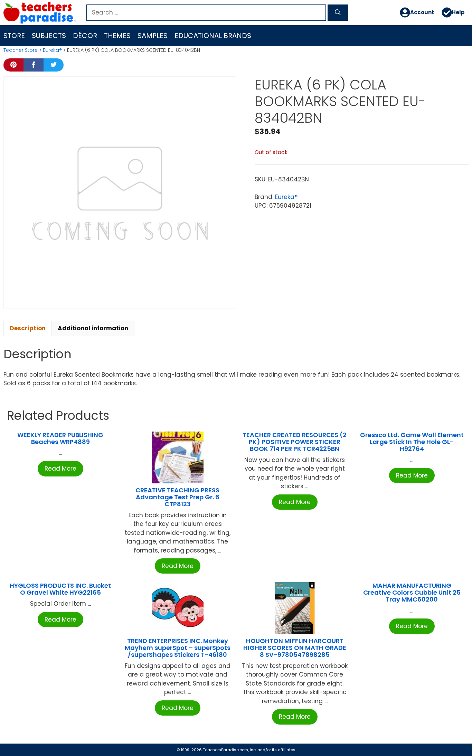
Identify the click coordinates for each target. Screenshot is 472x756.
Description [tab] (28, 328)
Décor (85, 35)
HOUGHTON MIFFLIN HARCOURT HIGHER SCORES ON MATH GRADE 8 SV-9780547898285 (294, 647)
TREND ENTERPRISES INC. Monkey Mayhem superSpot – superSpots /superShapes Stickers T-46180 (177, 647)
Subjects (49, 35)
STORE (14, 35)
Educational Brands (212, 35)
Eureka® (52, 50)
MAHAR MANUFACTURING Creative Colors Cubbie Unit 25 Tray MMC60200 (412, 592)
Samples (153, 35)
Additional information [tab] (93, 328)
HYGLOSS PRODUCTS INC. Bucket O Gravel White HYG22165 (60, 589)
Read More (60, 468)
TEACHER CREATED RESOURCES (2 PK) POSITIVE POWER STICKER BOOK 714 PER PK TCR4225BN (295, 442)
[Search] (338, 12)
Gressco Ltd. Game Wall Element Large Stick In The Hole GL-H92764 (412, 442)
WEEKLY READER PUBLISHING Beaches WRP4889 (60, 438)
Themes (117, 35)
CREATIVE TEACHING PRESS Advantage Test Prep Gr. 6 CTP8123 (177, 497)
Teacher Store (20, 50)
